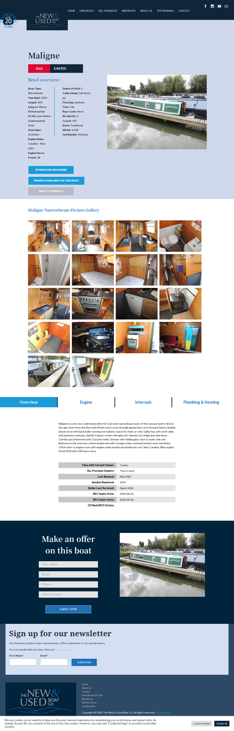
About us (146, 10)
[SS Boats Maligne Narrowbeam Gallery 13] (93, 323)
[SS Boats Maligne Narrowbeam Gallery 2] (137, 222)
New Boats (129, 10)
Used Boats (87, 10)
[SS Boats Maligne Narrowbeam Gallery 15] (180, 323)
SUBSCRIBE (84, 662)
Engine (86, 402)
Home (71, 10)
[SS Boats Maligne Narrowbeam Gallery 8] (49, 289)
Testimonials (165, 10)
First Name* (16, 655)
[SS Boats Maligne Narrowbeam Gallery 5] (93, 256)
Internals (143, 402)
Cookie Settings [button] (201, 723)
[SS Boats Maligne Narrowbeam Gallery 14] (137, 323)
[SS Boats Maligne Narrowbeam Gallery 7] (180, 256)
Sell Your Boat (108, 10)
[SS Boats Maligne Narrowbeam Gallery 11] (180, 289)
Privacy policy (163, 712)
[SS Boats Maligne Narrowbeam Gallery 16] (49, 357)
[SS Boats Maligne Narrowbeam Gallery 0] (49, 222)
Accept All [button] (221, 723)
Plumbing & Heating (201, 402)
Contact (184, 10)
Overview (29, 402)
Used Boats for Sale (92, 695)
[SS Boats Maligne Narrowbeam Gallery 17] (93, 357)
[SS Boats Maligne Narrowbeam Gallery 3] (180, 222)
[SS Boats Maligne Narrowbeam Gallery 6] (137, 256)
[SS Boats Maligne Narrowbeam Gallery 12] (49, 323)
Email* (44, 655)
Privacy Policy (62, 649)
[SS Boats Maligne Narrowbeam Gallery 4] (49, 256)
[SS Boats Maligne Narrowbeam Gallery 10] (137, 289)
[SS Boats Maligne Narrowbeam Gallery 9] (93, 289)
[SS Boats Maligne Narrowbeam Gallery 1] (93, 222)
